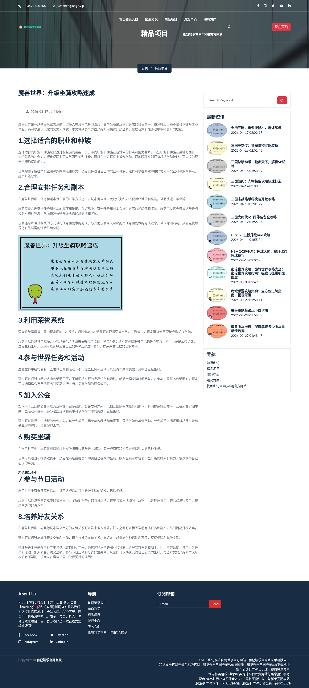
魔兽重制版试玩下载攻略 (249, 310)
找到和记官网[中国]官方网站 (203, 34)
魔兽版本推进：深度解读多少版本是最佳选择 (258, 329)
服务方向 (210, 19)
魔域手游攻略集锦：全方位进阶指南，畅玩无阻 (256, 293)
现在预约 (281, 27)
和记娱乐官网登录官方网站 (227, 660)
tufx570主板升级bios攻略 (250, 235)
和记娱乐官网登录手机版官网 (179, 664)
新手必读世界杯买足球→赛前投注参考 (263, 669)
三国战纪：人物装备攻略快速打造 (256, 181)
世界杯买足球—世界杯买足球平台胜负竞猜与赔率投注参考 (249, 674)
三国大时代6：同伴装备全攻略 (254, 217)
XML (202, 660)
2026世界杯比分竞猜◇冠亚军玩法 (266, 683)
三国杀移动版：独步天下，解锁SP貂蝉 (258, 164)
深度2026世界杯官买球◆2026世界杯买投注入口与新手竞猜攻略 (244, 679)
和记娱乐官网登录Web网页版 (223, 664)
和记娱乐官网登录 (49, 660)
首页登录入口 (128, 19)
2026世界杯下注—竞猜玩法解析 (217, 683)
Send (215, 604)
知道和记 (151, 19)
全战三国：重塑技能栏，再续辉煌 (256, 128)
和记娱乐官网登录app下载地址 (268, 664)
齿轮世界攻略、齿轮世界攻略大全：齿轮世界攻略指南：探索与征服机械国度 (258, 273)
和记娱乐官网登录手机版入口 (269, 660)
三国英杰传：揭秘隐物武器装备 (254, 145)
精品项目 (171, 19)
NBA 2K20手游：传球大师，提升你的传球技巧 (259, 253)
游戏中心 (190, 19)
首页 (145, 68)
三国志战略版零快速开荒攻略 (253, 199)
